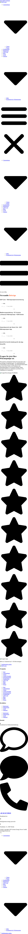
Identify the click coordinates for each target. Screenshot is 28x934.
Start (4, 672)
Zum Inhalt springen (5, 0)
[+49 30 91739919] (14, 810)
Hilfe (7, 98)
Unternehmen (6, 673)
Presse (7, 48)
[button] (14, 129)
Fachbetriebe (6, 49)
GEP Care (5, 52)
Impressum (5, 706)
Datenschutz (6, 707)
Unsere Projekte (7, 676)
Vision (7, 46)
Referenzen (6, 50)
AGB (4, 55)
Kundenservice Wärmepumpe (13, 99)
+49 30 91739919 (5, 813)
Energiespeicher (7, 677)
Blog (4, 53)
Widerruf (5, 710)
